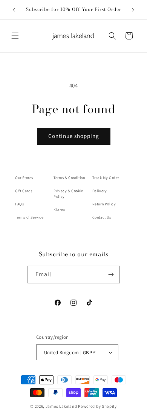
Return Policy (104, 204)
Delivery (99, 190)
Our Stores (24, 177)
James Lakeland (61, 406)
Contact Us (101, 217)
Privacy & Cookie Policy (68, 193)
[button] (15, 36)
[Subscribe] (111, 274)
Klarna (59, 209)
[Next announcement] (133, 10)
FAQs (19, 204)
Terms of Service (29, 217)
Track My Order (105, 177)
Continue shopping (73, 135)
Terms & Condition (69, 177)
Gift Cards (23, 190)
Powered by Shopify (97, 406)
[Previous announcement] (14, 10)
